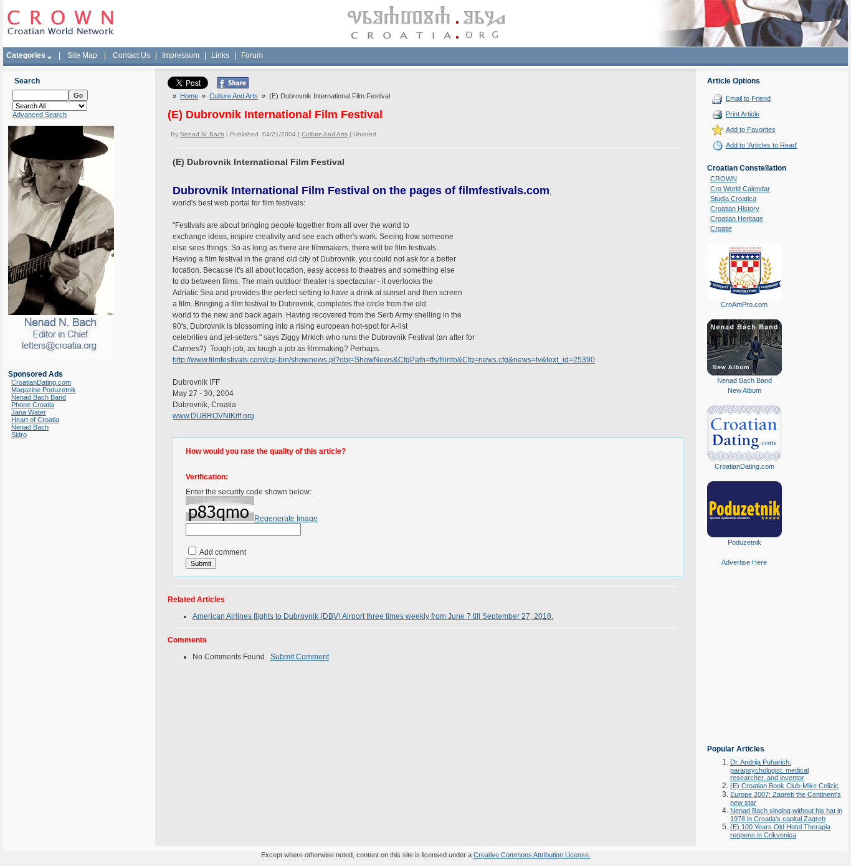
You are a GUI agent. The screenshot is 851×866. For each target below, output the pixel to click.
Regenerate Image (286, 518)
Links (220, 55)
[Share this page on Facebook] (233, 86)
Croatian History (734, 208)
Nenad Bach (30, 427)
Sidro (19, 434)
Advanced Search (39, 114)
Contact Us (131, 55)
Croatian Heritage (736, 218)
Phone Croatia (32, 404)
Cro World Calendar (740, 188)
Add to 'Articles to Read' (761, 145)
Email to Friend (748, 98)
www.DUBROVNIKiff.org (213, 416)
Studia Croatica (733, 198)
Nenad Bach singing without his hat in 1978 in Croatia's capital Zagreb (786, 814)
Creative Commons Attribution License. (532, 855)
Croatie (721, 228)
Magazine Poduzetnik (43, 389)
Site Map (82, 55)
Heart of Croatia (35, 419)
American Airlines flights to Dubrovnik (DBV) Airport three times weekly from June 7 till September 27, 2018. (373, 616)
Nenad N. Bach (202, 134)
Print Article (742, 114)
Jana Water (28, 412)
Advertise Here (744, 562)
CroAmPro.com (744, 304)
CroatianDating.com (41, 382)
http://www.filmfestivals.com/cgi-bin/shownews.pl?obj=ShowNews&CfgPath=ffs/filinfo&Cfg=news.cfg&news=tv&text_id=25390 (384, 359)
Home (189, 96)
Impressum (180, 55)
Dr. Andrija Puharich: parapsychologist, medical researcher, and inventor (769, 769)
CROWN (723, 178)
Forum (252, 55)
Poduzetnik (744, 542)
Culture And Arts (233, 96)
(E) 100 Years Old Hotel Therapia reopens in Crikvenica (780, 831)
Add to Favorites (751, 129)
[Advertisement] (744, 664)
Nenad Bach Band (38, 397)
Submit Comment (299, 656)
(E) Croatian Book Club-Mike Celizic (784, 785)
